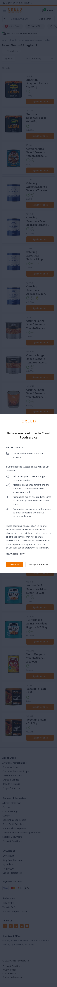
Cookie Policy (17, 553)
